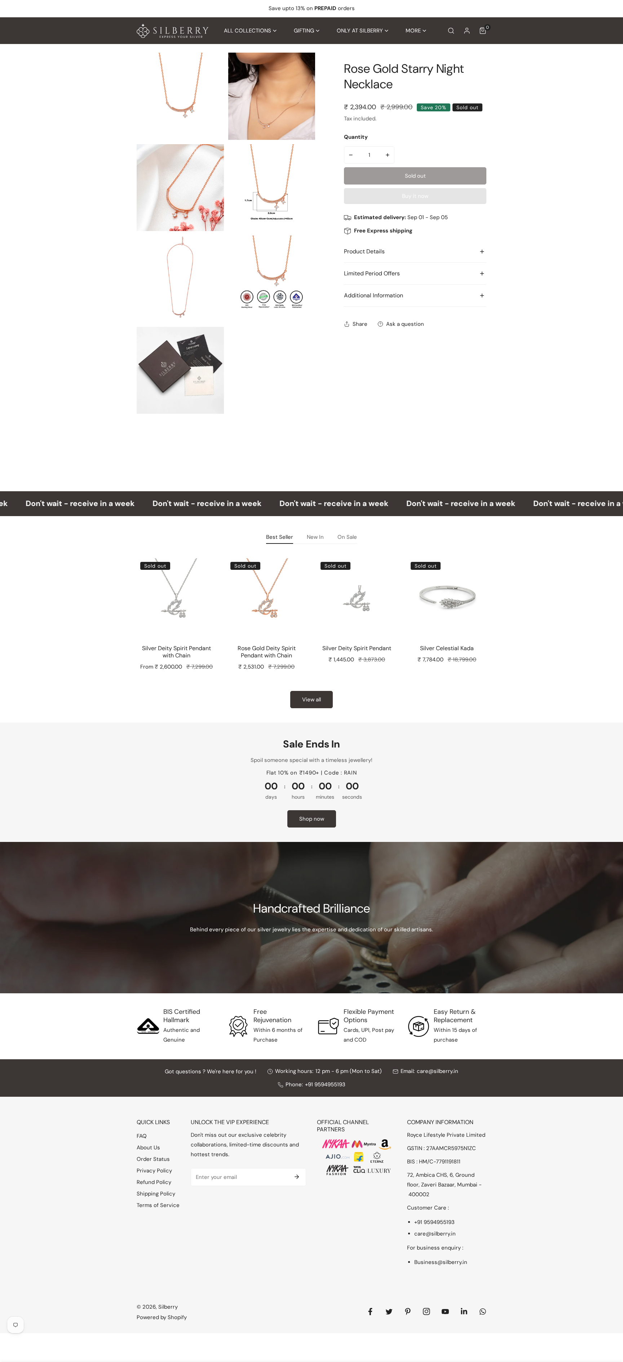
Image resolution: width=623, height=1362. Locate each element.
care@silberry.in (437, 1071)
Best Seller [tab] (279, 537)
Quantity (356, 137)
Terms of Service (158, 1205)
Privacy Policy (154, 1170)
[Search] (451, 31)
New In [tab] (315, 537)
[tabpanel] (311, 630)
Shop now (311, 818)
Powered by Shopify (162, 1317)
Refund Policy (154, 1182)
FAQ (142, 1136)
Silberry (168, 1306)
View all (311, 699)
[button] (250, 30)
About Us (148, 1147)
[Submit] (296, 1176)
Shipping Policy (156, 1193)
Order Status (153, 1159)
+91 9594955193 (325, 1084)
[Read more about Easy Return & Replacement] (418, 1026)
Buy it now (415, 196)
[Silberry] (173, 30)
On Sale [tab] (347, 537)
